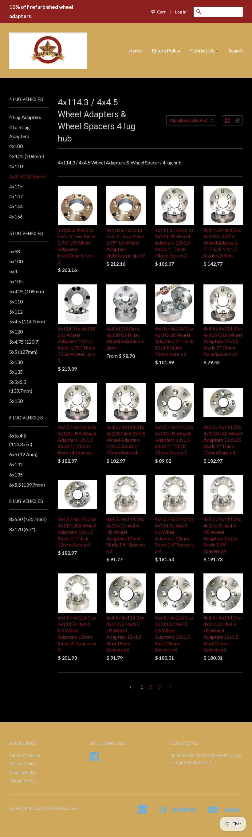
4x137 (16, 196)
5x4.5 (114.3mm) (27, 321)
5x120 (16, 331)
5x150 (16, 401)
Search (236, 50)
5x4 (13, 271)
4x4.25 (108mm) (26, 156)
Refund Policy (22, 780)
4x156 (16, 216)
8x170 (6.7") (22, 529)
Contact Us (202, 50)
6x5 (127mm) (23, 454)
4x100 (16, 146)
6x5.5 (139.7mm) (27, 485)
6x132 (16, 464)
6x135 (16, 474)
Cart (161, 11)
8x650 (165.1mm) (28, 519)
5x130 (16, 362)
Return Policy (166, 50)
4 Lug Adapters (25, 117)
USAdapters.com (60, 808)
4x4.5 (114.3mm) (27, 176)
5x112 (16, 311)
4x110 (16, 166)
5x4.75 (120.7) (24, 342)
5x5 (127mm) (23, 352)
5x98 (14, 251)
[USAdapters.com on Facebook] (94, 758)
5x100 (16, 261)
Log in (181, 11)
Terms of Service (24, 755)
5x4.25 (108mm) (26, 291)
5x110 (16, 301)
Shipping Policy (23, 772)
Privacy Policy (22, 763)
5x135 (16, 372)
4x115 (16, 186)
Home (135, 50)
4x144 (16, 206)
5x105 (16, 281)
